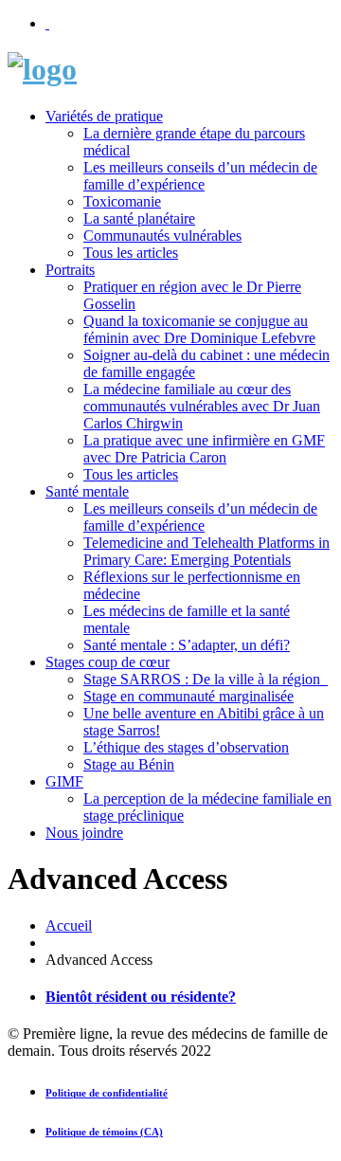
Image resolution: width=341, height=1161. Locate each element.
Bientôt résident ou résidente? (140, 997)
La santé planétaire (139, 218)
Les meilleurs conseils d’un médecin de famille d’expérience (200, 175)
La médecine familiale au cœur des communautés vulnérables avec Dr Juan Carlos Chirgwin (201, 406)
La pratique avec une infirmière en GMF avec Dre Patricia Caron (204, 448)
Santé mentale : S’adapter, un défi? (186, 645)
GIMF (64, 781)
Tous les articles (130, 253)
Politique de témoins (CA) (104, 1131)
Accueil (68, 925)
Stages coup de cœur (107, 662)
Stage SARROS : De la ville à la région (205, 679)
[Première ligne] (42, 69)
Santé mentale (87, 491)
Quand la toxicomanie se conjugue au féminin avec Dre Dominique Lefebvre (199, 329)
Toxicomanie (122, 201)
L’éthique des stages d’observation (186, 747)
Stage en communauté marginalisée (188, 696)
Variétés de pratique (104, 116)
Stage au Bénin (128, 764)
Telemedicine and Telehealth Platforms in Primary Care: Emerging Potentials (206, 551)
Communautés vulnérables (162, 235)
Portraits (70, 270)
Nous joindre (84, 833)
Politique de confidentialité (106, 1092)
